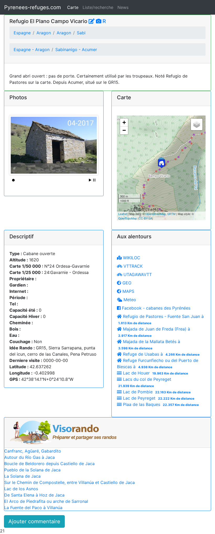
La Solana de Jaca (22, 476)
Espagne (22, 32)
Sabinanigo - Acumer (76, 49)
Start (90, 180)
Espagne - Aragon (32, 49)
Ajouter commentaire (34, 521)
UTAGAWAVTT (137, 274)
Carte (72, 7)
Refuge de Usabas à (161, 354)
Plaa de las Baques (160, 404)
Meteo (129, 299)
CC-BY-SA (145, 218)
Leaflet (122, 214)
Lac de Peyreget (158, 398)
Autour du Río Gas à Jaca (29, 457)
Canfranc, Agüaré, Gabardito (32, 451)
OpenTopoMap (127, 218)
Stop (94, 180)
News (122, 7)
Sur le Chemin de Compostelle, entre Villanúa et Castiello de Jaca (69, 482)
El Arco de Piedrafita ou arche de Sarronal (46, 501)
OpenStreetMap (156, 214)
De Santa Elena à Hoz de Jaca (34, 495)
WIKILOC (131, 257)
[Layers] (196, 124)
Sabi (81, 32)
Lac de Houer (155, 373)
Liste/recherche (98, 7)
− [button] (124, 130)
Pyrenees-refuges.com (32, 7)
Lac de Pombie (156, 391)
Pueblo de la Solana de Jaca (32, 469)
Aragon (43, 32)
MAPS (127, 291)
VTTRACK (132, 266)
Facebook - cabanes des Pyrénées (155, 308)
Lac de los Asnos (21, 488)
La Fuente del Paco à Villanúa (33, 507)
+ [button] (124, 122)
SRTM (171, 214)
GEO (126, 282)
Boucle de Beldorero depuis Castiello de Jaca (49, 463)
